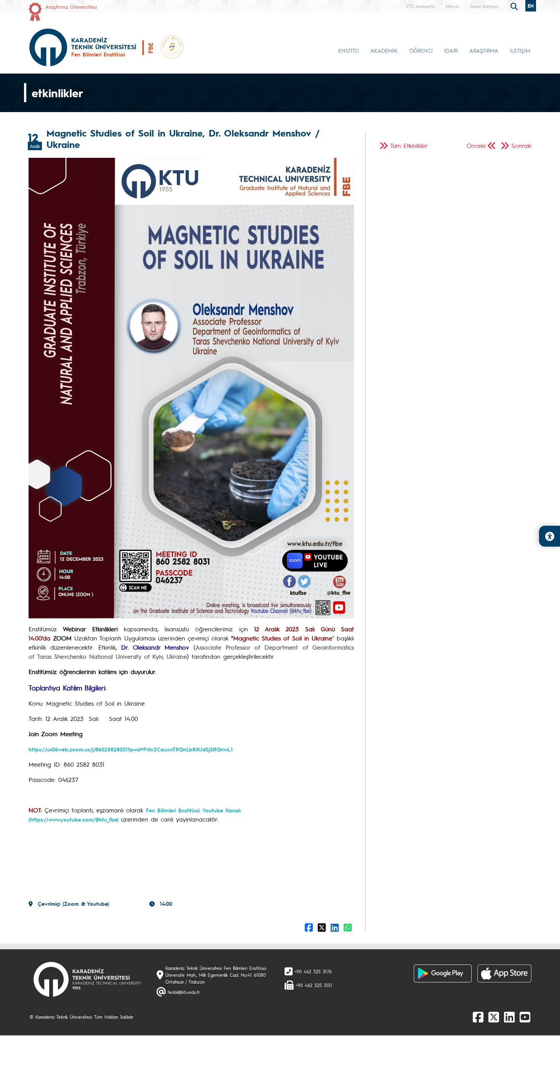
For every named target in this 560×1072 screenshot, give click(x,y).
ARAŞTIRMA (483, 50)
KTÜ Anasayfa (420, 6)
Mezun (452, 6)
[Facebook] (478, 1017)
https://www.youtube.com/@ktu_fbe (73, 819)
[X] (493, 1017)
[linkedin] (509, 1017)
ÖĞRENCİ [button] (421, 50)
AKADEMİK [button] (384, 50)
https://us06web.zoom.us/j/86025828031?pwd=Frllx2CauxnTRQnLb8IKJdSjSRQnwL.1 (131, 749)
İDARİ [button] (451, 50)
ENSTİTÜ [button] (348, 50)
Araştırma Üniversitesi (71, 6)
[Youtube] (525, 1017)
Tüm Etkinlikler (409, 145)
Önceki (476, 145)
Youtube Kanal (221, 810)
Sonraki (521, 145)
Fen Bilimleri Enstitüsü (174, 810)
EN (531, 6)
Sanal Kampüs (484, 6)
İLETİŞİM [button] (520, 50)
